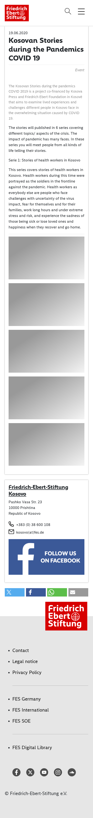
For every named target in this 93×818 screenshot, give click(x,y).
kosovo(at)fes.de (30, 532)
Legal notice (25, 661)
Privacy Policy (26, 672)
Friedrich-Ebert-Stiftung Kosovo (38, 490)
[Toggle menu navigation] (81, 11)
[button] (15, 592)
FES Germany (26, 699)
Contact (20, 650)
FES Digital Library (32, 747)
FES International (30, 710)
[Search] (68, 11)
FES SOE (21, 721)
